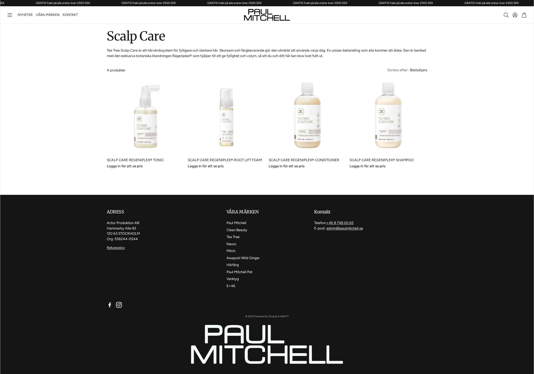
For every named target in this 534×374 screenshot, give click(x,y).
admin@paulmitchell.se (344, 228)
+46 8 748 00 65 (340, 223)
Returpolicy (116, 248)
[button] (10, 15)
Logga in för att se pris (125, 166)
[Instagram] (119, 305)
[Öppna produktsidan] (145, 115)
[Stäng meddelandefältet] (529, 3)
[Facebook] (110, 305)
